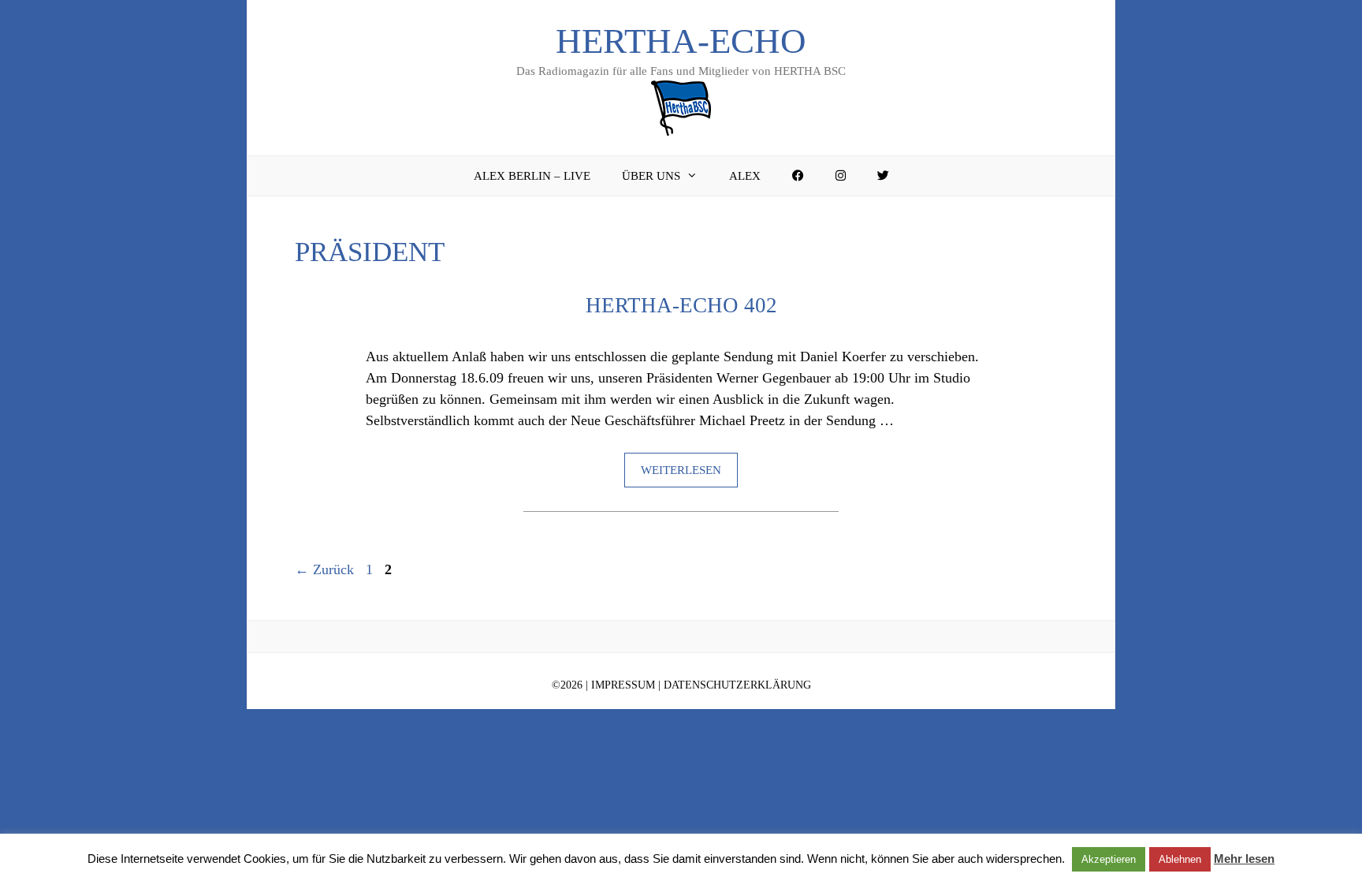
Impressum (623, 685)
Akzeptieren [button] (1108, 859)
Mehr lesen (1244, 858)
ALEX (745, 176)
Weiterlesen (681, 470)
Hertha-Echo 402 (681, 305)
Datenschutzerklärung (737, 685)
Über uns (651, 176)
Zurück (324, 569)
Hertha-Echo (681, 41)
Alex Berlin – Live (532, 176)
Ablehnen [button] (1180, 859)
